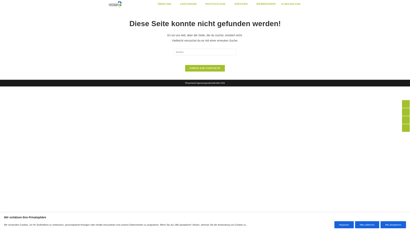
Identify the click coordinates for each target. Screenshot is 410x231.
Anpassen (344, 224)
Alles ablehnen (367, 224)
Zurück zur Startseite (205, 68)
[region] (205, 222)
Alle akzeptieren (393, 224)
